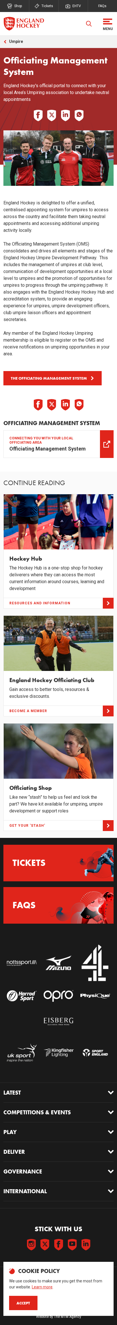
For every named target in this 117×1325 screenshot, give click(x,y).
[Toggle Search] (89, 23)
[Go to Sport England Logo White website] (95, 1052)
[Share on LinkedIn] (65, 115)
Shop (18, 6)
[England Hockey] (23, 24)
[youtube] (72, 1244)
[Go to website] (21, 963)
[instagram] (31, 1244)
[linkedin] (85, 1244)
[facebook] (58, 1244)
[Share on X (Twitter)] (51, 115)
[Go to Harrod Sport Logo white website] (21, 996)
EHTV (76, 6)
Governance (22, 1171)
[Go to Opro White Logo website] (58, 996)
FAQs (102, 6)
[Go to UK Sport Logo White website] (21, 1052)
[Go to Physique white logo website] (95, 996)
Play (10, 1132)
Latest (12, 1092)
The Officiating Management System (49, 378)
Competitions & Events (37, 1112)
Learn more (42, 1287)
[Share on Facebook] (38, 115)
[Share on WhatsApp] (79, 115)
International (25, 1191)
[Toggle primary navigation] (107, 23)
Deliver (14, 1151)
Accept (23, 1303)
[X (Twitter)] (45, 1244)
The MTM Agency (67, 1317)
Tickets (47, 6)
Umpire (16, 41)
